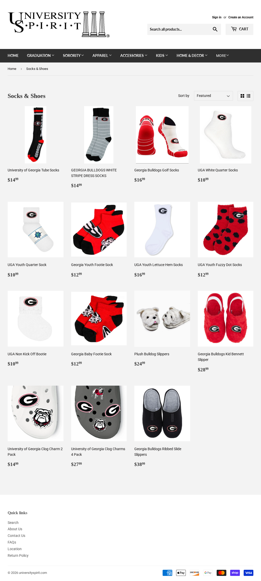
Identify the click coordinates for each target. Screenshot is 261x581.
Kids (160, 55)
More (221, 56)
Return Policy (18, 555)
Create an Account (240, 17)
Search (13, 523)
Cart (243, 29)
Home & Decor (191, 55)
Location (15, 549)
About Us (15, 529)
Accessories (132, 55)
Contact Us (16, 536)
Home (13, 55)
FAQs (12, 542)
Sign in (216, 17)
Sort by (183, 96)
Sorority (72, 55)
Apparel (101, 55)
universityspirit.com (33, 573)
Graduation (39, 55)
